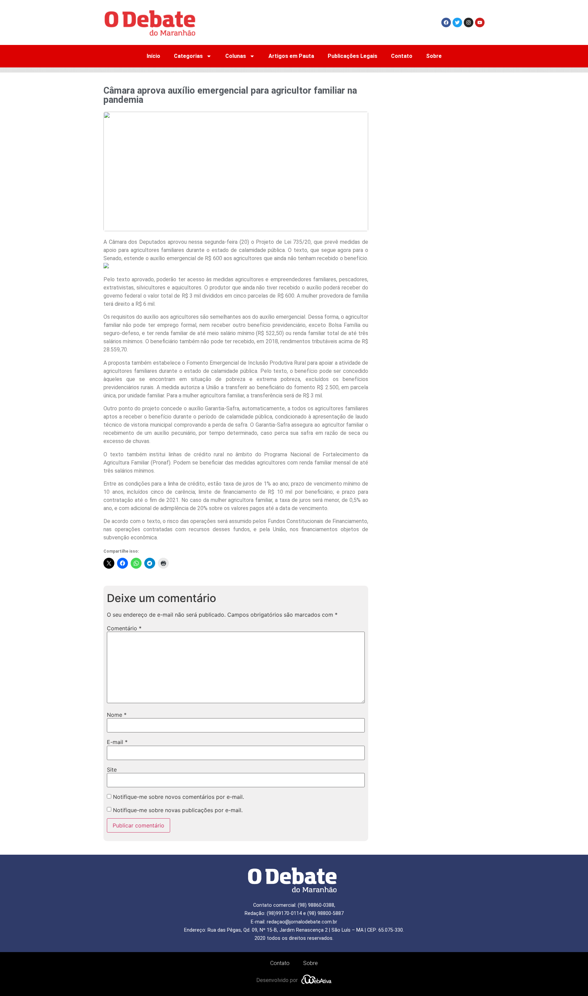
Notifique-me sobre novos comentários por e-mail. (178, 797)
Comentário (124, 628)
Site (112, 769)
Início (153, 56)
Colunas (235, 56)
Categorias (188, 56)
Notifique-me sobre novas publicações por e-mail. (178, 810)
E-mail (117, 742)
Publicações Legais (352, 56)
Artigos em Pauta (291, 56)
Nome (117, 714)
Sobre (434, 56)
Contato (401, 56)
